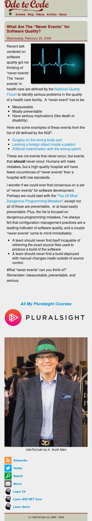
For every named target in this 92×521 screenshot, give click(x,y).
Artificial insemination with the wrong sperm (46, 148)
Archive (52, 14)
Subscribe (19, 460)
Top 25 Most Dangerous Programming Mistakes (42, 198)
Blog (30, 14)
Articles (20, 14)
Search (17, 476)
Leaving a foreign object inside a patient (43, 144)
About (63, 14)
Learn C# (18, 492)
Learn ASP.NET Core (27, 499)
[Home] (11, 13)
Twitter (17, 468)
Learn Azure (21, 507)
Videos (40, 14)
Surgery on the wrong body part (37, 139)
